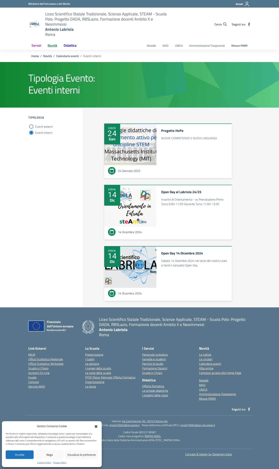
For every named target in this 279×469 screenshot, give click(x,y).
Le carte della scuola (98, 373)
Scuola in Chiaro (38, 368)
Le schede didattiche (155, 390)
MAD (165, 45)
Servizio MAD (36, 386)
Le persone (92, 363)
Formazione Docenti (154, 368)
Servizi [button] (36, 45)
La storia (90, 386)
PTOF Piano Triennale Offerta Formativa (110, 377)
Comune (33, 382)
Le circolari (205, 359)
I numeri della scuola (98, 368)
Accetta (19, 454)
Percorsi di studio (152, 363)
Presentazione (94, 354)
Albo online (206, 368)
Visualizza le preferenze (81, 454)
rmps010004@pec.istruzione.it (197, 425)
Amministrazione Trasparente (207, 45)
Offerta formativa (153, 386)
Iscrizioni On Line (39, 373)
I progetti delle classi (155, 395)
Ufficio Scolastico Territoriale (45, 363)
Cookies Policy (44, 462)
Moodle (151, 45)
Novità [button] (52, 45)
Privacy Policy (59, 462)
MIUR (31, 354)
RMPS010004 (153, 436)
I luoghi (89, 359)
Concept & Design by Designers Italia (208, 454)
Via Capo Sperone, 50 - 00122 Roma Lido (144, 421)
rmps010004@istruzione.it (124, 425)
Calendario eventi (210, 363)
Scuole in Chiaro (152, 373)
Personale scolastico (155, 354)
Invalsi (32, 377)
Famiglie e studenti (154, 359)
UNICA (179, 45)
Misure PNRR (239, 45)
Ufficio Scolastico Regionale (45, 359)
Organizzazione (94, 382)
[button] (96, 426)
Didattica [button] (70, 45)
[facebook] (249, 24)
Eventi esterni (44, 126)
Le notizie (205, 354)
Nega (49, 454)
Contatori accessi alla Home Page (220, 373)
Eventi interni (43, 132)
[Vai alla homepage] (34, 24)
